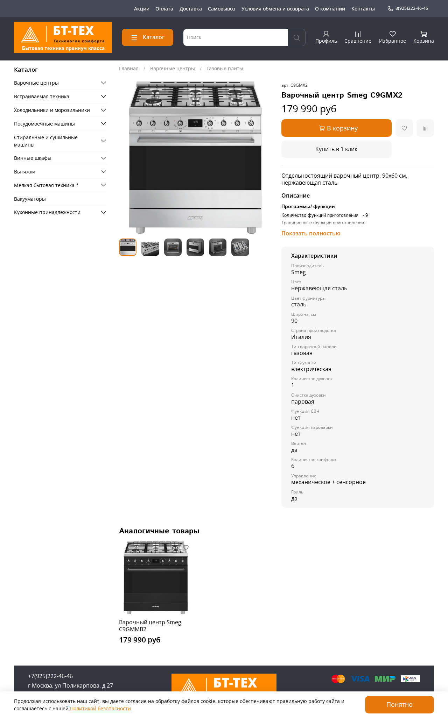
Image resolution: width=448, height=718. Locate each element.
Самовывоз (221, 8)
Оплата (164, 8)
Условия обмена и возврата (275, 8)
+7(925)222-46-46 (50, 676)
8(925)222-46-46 (412, 8)
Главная (129, 68)
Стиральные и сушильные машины (46, 141)
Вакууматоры (30, 198)
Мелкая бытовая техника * (46, 185)
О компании (330, 8)
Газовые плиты (224, 68)
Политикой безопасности (100, 708)
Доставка (191, 8)
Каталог (153, 37)
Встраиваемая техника (41, 96)
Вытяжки (24, 171)
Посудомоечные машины (44, 123)
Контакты (363, 8)
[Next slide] (261, 157)
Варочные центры (172, 68)
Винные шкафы (32, 158)
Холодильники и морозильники (52, 110)
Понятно (399, 704)
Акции (141, 8)
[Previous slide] (128, 157)
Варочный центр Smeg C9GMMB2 (150, 625)
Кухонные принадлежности (47, 212)
